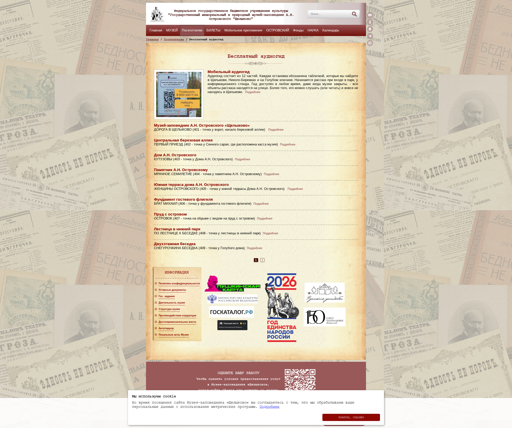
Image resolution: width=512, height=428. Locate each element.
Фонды (298, 30)
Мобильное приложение (243, 30)
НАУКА (313, 30)
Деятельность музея (172, 302)
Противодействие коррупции (177, 315)
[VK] (370, 31)
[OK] (370, 24)
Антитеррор (166, 328)
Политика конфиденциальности (179, 283)
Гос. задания (167, 296)
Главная (156, 30)
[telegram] (370, 38)
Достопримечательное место (177, 322)
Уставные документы (172, 290)
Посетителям (192, 30)
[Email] (370, 17)
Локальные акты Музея (174, 334)
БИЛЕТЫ (213, 30)
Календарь (330, 30)
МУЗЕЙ (172, 30)
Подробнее (252, 92)
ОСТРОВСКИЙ (277, 30)
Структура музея (169, 309)
